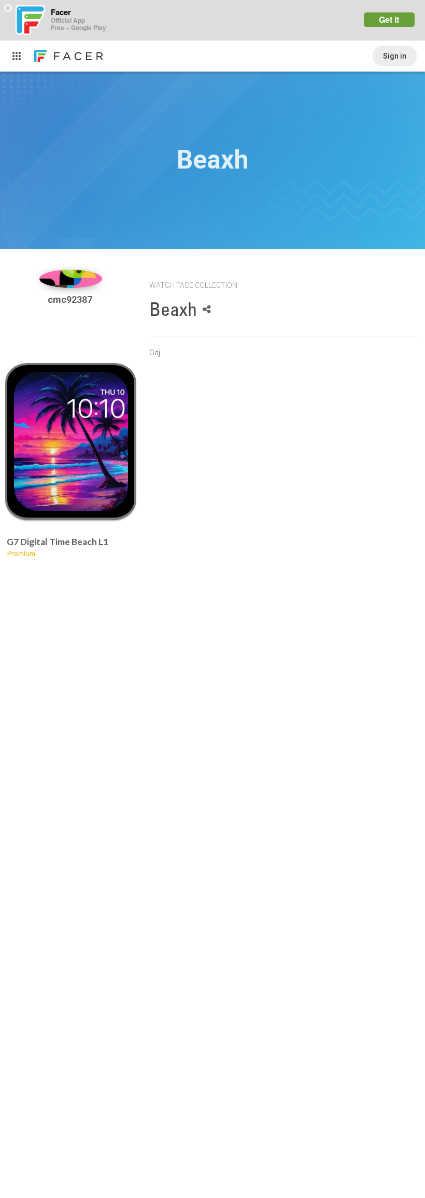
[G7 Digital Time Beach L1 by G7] (71, 441)
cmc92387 (71, 299)
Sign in (394, 56)
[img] (71, 279)
